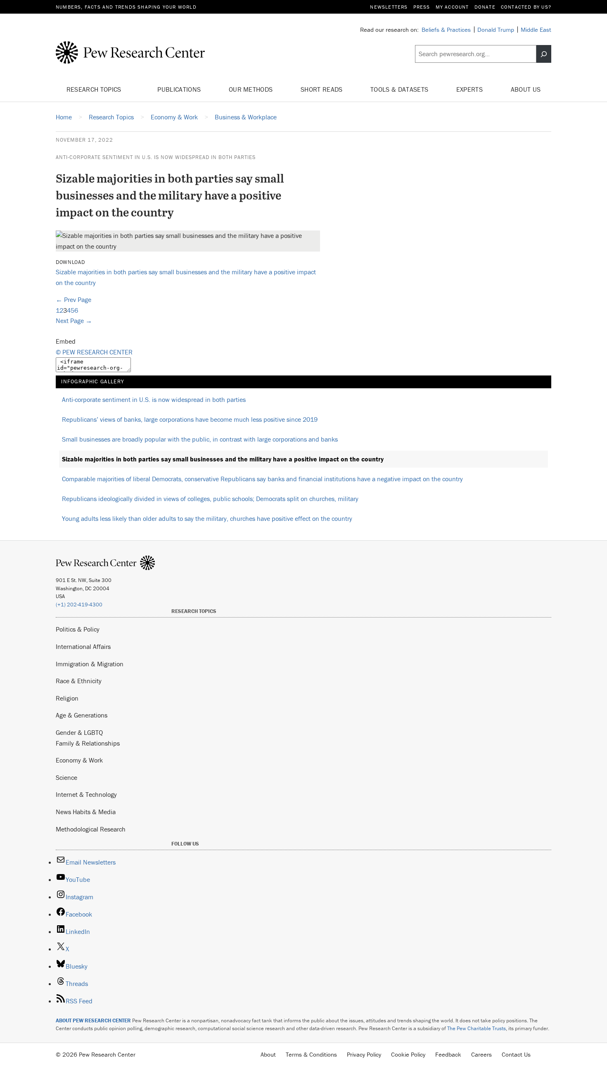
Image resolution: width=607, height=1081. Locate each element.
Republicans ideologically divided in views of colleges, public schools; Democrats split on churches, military (210, 498)
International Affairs (83, 646)
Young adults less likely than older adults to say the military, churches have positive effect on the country (207, 518)
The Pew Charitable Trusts (476, 1028)
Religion (67, 698)
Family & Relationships (88, 743)
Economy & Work (79, 760)
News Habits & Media (86, 812)
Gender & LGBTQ (79, 732)
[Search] (543, 54)
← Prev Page (73, 299)
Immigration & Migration (89, 664)
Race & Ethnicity (79, 681)
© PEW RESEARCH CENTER (94, 352)
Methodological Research (91, 829)
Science (66, 777)
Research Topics (94, 89)
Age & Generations (81, 715)
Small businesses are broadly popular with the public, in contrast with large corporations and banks (200, 439)
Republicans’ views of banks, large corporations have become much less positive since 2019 (190, 419)
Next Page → (74, 320)
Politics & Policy (78, 629)
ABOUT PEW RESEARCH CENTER (93, 1020)
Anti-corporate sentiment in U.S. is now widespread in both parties (156, 157)
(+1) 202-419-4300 (79, 604)
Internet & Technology (86, 794)
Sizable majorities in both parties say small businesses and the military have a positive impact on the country (223, 459)
